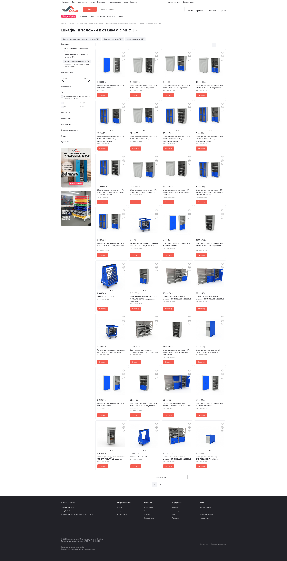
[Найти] (182, 9)
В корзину (102, 95)
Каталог (119, 507)
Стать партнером (178, 511)
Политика (175, 518)
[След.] (167, 484)
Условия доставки (205, 511)
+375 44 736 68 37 (174, 2)
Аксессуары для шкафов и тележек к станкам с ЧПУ (76, 66)
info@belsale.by (67, 511)
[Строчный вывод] (219, 45)
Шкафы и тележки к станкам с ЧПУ (76, 61)
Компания (148, 502)
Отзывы (147, 514)
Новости (147, 511)
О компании (148, 507)
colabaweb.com (90, 549)
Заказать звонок (188, 2)
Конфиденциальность (218, 544)
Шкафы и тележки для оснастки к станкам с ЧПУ (76, 55)
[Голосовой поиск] (176, 9)
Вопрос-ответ (204, 518)
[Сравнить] (123, 56)
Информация (177, 502)
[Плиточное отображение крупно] (209, 45)
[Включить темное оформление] (225, 2)
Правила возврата (206, 514)
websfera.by (80, 547)
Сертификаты (149, 518)
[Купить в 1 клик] (123, 60)
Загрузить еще (160, 477)
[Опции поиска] (171, 9)
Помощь (202, 502)
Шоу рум (175, 507)
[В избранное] (123, 52)
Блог (173, 514)
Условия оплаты (205, 507)
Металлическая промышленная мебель (75, 49)
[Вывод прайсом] (223, 45)
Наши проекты (122, 514)
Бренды (119, 511)
